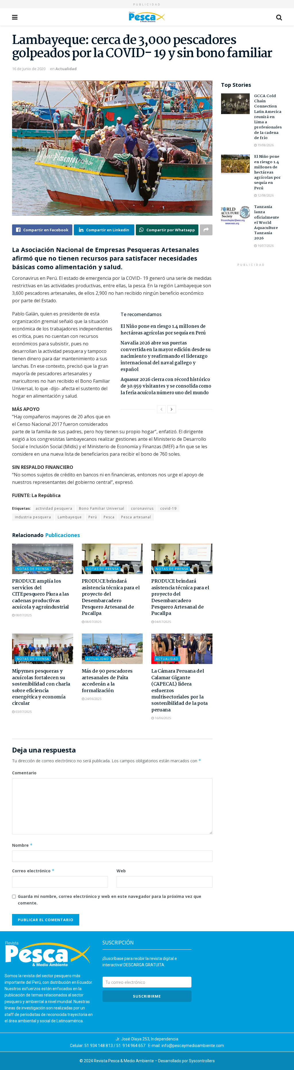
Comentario (24, 772)
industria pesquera (33, 517)
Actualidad (66, 68)
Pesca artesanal (136, 517)
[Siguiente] (171, 409)
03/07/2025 (23, 711)
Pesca (109, 517)
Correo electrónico (33, 870)
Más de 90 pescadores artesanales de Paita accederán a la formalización (107, 680)
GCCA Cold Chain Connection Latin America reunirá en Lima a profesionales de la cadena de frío (268, 117)
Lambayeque (70, 517)
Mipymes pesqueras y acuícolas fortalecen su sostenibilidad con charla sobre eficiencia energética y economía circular (41, 687)
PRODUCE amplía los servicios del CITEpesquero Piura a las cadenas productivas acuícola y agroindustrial (40, 594)
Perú (92, 517)
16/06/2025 (162, 718)
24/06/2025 (92, 698)
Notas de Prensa (33, 569)
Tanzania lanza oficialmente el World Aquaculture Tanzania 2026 (266, 222)
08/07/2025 (23, 615)
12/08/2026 (265, 195)
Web (121, 870)
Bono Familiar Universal (101, 508)
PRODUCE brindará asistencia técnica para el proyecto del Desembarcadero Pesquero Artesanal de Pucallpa (111, 597)
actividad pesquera (54, 508)
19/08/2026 (265, 145)
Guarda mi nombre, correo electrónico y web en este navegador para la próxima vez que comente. (109, 899)
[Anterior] (161, 409)
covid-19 (168, 508)
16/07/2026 (265, 245)
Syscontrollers (202, 1061)
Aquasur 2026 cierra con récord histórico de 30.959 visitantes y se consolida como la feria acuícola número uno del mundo (166, 386)
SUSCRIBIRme (147, 996)
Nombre (22, 845)
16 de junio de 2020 (28, 68)
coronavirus (142, 508)
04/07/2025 (162, 621)
